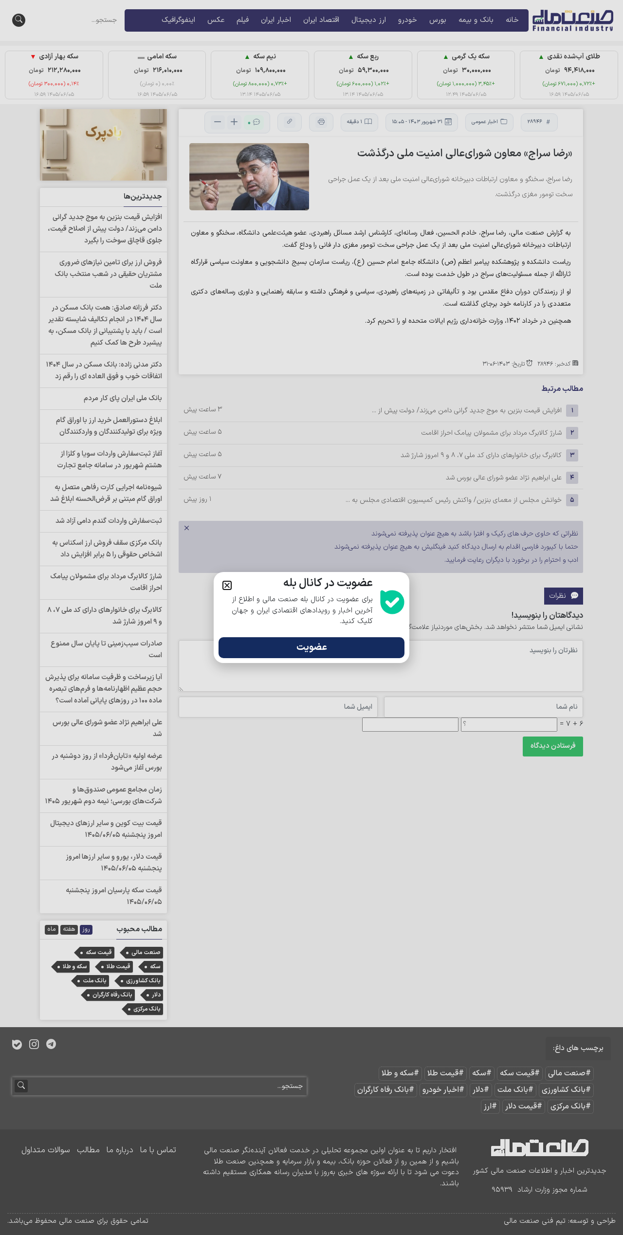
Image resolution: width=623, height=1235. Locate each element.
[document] (311, 617)
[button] (227, 585)
